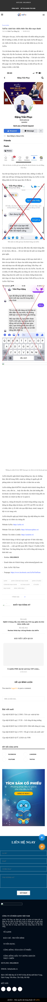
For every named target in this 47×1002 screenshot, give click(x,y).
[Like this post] (26, 597)
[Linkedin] (22, 5)
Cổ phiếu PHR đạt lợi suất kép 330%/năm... (23, 669)
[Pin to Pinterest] (33, 597)
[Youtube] (25, 5)
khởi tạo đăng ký (13, 31)
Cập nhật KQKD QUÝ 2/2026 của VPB (16, 738)
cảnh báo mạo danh (10, 584)
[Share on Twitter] (31, 597)
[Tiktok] (28, 5)
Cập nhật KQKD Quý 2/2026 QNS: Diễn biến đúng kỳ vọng (23, 726)
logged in (14, 688)
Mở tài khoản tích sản (28, 8)
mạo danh (7, 588)
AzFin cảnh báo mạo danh (19, 580)
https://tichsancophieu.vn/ (30, 530)
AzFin (5, 580)
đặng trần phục (19, 588)
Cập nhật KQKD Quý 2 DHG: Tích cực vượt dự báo (20, 714)
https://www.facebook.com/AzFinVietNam (25, 572)
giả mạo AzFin (25, 584)
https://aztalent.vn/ (27, 535)
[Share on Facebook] (29, 597)
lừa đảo (36, 584)
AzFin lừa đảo (36, 580)
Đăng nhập (15, 8)
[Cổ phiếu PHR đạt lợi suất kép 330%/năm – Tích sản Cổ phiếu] (23, 654)
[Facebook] (19, 5)
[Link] (20, 989)
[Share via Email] (35, 597)
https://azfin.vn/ (18, 524)
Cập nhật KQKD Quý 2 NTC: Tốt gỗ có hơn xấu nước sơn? (23, 732)
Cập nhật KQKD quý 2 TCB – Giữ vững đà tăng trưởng (21, 720)
